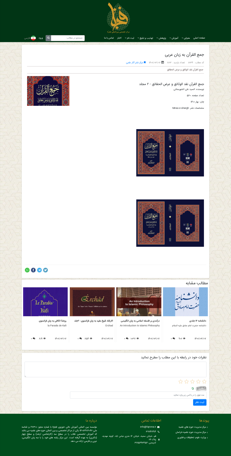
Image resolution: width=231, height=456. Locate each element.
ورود (41, 38)
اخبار (119, 38)
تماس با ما (109, 38)
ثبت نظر (199, 402)
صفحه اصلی (199, 38)
